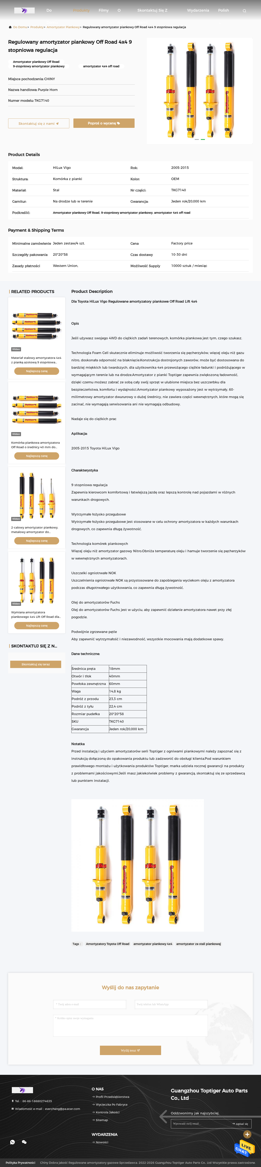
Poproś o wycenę (102, 123)
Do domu (52, 12)
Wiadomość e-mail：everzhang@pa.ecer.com (47, 1109)
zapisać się (241, 1123)
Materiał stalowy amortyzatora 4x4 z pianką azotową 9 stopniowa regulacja (36, 362)
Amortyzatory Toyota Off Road (107, 944)
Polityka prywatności (20, 1163)
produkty (36, 27)
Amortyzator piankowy (63, 27)
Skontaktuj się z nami (152, 12)
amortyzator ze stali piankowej (198, 944)
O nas (121, 12)
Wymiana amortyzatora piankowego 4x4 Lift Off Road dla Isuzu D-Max (35, 617)
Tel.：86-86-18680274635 (33, 1101)
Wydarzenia (198, 10)
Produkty (81, 10)
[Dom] (24, 10)
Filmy (104, 10)
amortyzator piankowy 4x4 (153, 944)
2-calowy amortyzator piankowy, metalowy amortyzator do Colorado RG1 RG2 (34, 532)
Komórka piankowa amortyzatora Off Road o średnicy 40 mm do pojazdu (35, 447)
